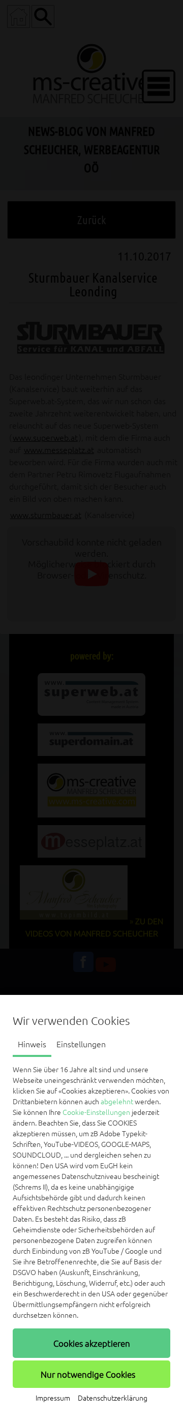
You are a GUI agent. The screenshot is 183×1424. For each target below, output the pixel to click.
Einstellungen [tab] (81, 1044)
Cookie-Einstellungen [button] (96, 1112)
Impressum (53, 1398)
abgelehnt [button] (117, 1102)
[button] (91, 1343)
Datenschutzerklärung (112, 1398)
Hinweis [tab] (32, 1044)
